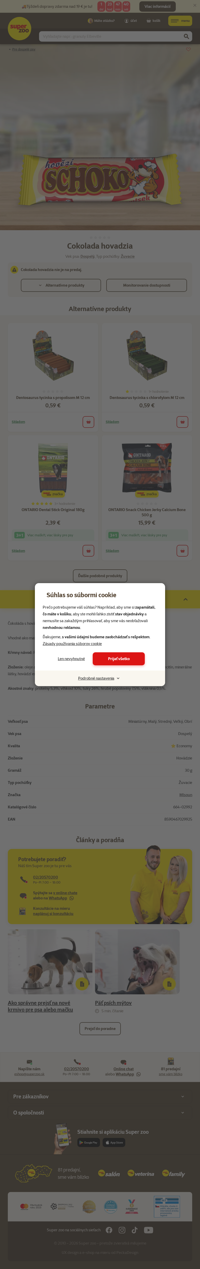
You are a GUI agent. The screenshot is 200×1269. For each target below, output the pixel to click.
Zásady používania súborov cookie (72, 643)
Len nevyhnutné (71, 658)
